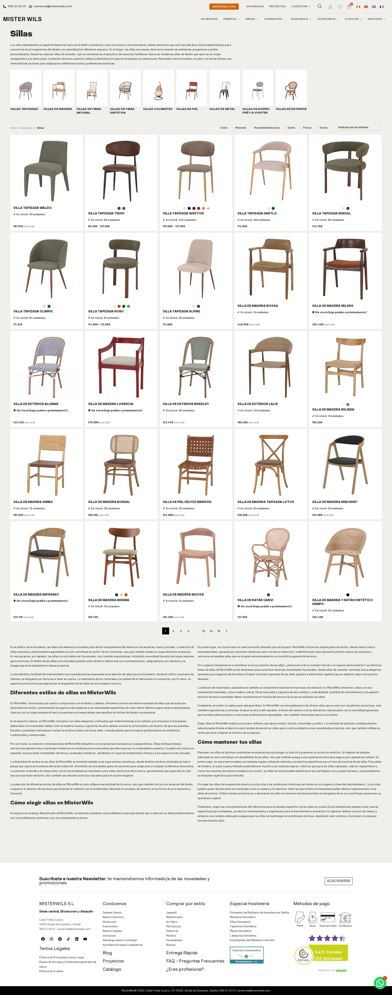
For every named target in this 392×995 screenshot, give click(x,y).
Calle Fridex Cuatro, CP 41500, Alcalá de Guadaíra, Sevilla (182, 990)
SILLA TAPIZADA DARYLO (257, 213)
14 (211, 631)
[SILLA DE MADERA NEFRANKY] (46, 557)
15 (219, 631)
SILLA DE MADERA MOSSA (183, 595)
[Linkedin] (76, 939)
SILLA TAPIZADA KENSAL (331, 213)
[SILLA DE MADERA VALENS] (345, 269)
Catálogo (112, 970)
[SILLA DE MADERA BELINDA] (345, 367)
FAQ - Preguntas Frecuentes (195, 961)
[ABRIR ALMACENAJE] (310, 19)
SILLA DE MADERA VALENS (332, 306)
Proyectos (113, 961)
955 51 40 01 (47, 929)
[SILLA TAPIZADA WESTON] (196, 171)
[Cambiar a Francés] (382, 6)
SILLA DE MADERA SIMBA (33, 502)
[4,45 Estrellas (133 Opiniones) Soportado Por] (303, 953)
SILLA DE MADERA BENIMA (108, 600)
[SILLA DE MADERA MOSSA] (196, 557)
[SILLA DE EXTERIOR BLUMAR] (46, 367)
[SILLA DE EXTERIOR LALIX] (270, 367)
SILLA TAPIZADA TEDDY (106, 213)
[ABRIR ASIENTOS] (238, 19)
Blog (107, 953)
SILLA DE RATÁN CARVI (255, 600)
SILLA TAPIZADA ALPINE (181, 311)
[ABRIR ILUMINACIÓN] (284, 19)
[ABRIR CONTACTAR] (310, 6)
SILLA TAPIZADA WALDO (32, 208)
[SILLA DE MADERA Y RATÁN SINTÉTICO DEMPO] (345, 557)
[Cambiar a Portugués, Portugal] (366, 6)
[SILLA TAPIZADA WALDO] (46, 171)
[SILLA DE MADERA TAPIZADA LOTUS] (270, 465)
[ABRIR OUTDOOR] (361, 19)
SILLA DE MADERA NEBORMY (334, 502)
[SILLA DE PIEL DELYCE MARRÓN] (196, 465)
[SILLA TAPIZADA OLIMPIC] (46, 269)
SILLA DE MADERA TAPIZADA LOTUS (265, 502)
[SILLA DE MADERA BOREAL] (121, 465)
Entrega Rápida (181, 953)
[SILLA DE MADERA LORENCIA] (121, 367)
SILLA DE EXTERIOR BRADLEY (186, 404)
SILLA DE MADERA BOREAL (109, 502)
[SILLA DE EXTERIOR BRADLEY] (196, 367)
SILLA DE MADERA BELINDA (333, 409)
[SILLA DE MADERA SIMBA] (46, 465)
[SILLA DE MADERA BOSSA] (270, 269)
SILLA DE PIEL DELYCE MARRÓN (187, 502)
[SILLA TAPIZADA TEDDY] (121, 171)
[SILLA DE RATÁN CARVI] (270, 557)
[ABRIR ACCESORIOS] (337, 19)
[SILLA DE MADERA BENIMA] (121, 557)
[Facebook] (43, 939)
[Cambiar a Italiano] (358, 6)
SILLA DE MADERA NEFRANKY (36, 595)
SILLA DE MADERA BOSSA (257, 306)
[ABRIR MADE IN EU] (385, 19)
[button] (380, 983)
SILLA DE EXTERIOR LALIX (257, 404)
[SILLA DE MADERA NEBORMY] (345, 465)
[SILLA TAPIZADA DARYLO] (270, 171)
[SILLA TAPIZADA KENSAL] (345, 171)
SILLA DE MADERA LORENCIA (110, 404)
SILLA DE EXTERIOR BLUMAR (35, 404)
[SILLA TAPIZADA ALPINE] (196, 269)
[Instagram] (51, 939)
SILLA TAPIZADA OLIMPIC (33, 311)
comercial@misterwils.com (74, 929)
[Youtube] (85, 939)
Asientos (26, 127)
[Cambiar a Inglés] (374, 6)
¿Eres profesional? (185, 970)
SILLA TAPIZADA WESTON (183, 213)
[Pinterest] (60, 939)
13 (203, 631)
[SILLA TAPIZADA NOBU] (121, 269)
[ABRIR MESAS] (257, 19)
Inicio (13, 127)
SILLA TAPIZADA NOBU (106, 311)
